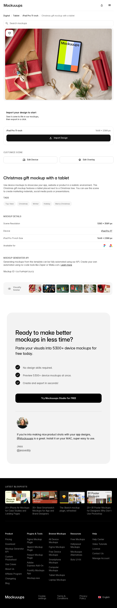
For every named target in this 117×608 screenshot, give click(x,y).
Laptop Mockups (57, 579)
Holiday (47, 204)
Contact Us (98, 553)
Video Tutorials (99, 544)
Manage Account (100, 558)
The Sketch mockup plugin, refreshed (70, 509)
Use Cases (10, 564)
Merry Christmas (62, 204)
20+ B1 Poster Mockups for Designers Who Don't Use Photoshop (99, 510)
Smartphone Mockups (55, 561)
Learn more (66, 265)
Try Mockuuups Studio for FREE (58, 398)
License (96, 548)
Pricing (8, 539)
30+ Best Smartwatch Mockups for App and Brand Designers (43, 510)
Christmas (23, 204)
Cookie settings (42, 597)
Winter (36, 204)
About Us (9, 569)
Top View (9, 204)
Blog (7, 583)
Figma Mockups (57, 547)
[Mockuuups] (50, 5)
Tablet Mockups (57, 575)
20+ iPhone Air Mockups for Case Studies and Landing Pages (17, 510)
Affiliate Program (13, 574)
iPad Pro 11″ (106, 231)
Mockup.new (33, 578)
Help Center (98, 539)
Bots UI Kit (75, 559)
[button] (101, 5)
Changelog (10, 578)
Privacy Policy (83, 597)
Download (10, 544)
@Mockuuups (25, 438)
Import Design (61, 138)
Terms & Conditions (62, 597)
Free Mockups (77, 539)
